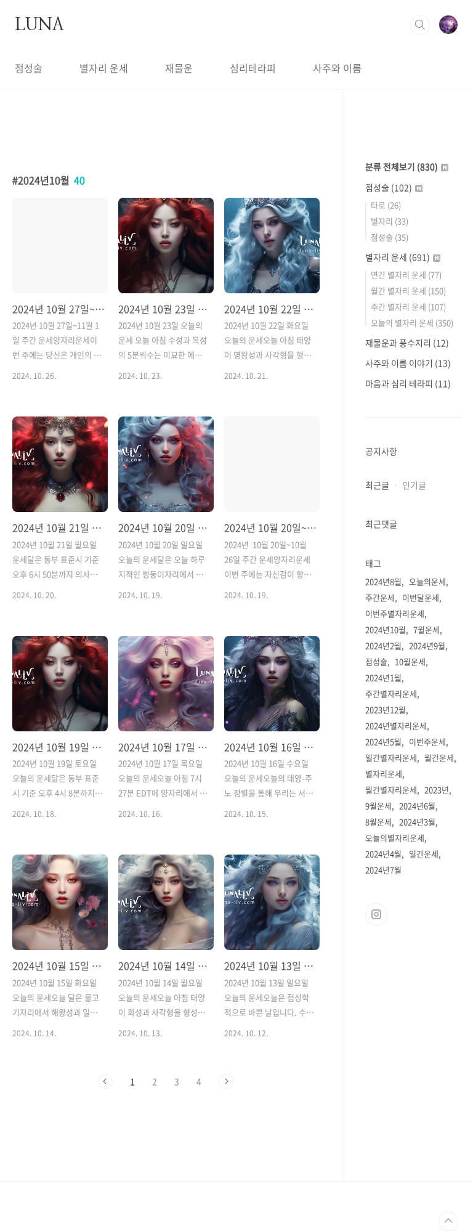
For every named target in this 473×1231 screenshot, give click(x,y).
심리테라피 (253, 67)
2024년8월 (383, 581)
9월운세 (378, 805)
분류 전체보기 (401, 166)
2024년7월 (383, 870)
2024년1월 (383, 677)
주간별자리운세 (391, 693)
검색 (420, 24)
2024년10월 (385, 629)
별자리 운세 (103, 67)
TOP (448, 1221)
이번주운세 (427, 741)
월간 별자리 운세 (408, 290)
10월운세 (410, 661)
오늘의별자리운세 (394, 837)
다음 (226, 1081)
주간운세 (380, 597)
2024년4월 (383, 853)
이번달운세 (420, 597)
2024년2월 (383, 645)
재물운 (179, 67)
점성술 (28, 67)
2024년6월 (417, 805)
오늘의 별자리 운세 (412, 322)
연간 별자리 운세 (406, 274)
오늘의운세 (427, 581)
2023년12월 (385, 709)
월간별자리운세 (391, 789)
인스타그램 (376, 914)
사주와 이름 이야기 (408, 363)
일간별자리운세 (391, 757)
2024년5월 (383, 741)
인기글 (414, 485)
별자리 (389, 221)
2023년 (436, 789)
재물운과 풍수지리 (407, 342)
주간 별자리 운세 (408, 306)
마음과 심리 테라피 (408, 383)
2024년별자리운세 (396, 725)
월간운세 (439, 757)
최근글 (377, 485)
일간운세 (424, 853)
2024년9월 (427, 645)
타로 (386, 205)
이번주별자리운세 (394, 613)
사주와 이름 (337, 67)
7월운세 (426, 629)
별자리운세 (383, 773)
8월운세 (378, 821)
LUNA (39, 24)
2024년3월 (417, 821)
